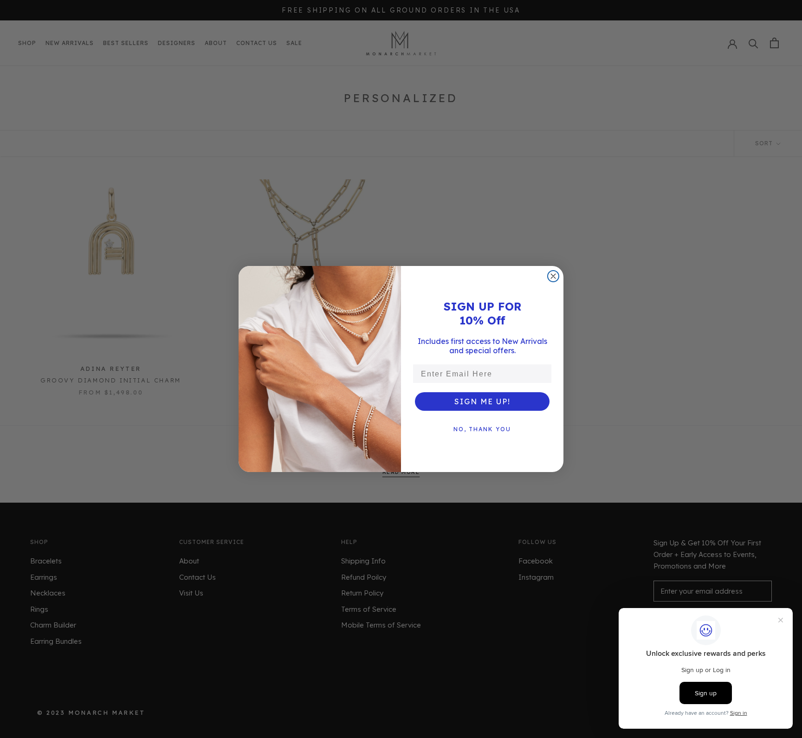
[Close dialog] (553, 276)
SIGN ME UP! (482, 401)
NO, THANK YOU (482, 429)
